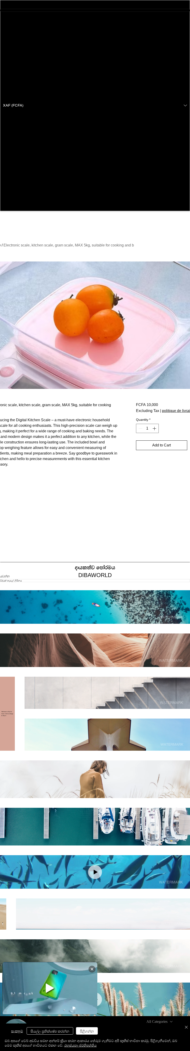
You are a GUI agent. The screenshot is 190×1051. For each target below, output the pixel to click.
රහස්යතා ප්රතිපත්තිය (80, 1045)
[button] (95, 105)
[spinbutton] (147, 428)
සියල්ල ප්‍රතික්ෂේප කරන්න (50, 1031)
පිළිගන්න (87, 1031)
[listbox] (95, 105)
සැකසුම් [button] (17, 1030)
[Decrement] (140, 428)
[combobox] (159, 1022)
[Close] (186, 1027)
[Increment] (155, 428)
